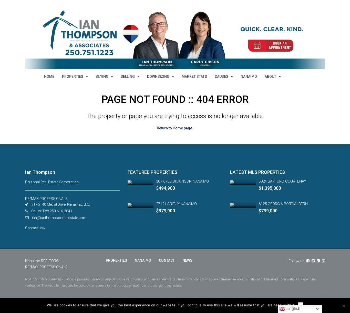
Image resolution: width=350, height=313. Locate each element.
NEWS (187, 260)
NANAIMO (249, 76)
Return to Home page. (175, 128)
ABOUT (270, 76)
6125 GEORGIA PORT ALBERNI (283, 204)
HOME (49, 76)
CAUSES (221, 76)
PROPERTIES (72, 76)
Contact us (34, 228)
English (292, 308)
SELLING (128, 76)
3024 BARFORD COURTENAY (282, 181)
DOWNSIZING (158, 76)
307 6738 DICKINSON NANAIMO (182, 181)
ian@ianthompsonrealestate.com (59, 218)
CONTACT (167, 260)
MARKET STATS (194, 76)
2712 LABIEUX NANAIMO (176, 204)
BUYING (102, 76)
